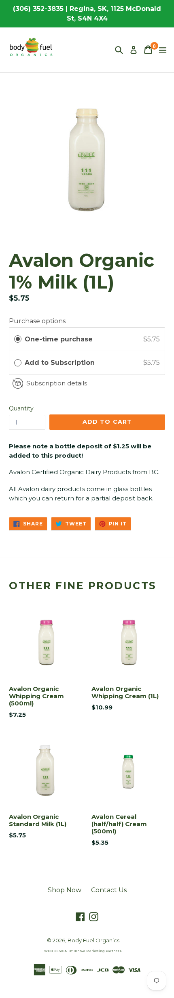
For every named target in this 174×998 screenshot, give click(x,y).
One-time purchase (59, 339)
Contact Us (109, 890)
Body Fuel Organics (93, 940)
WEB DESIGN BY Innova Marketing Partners (82, 951)
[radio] (17, 339)
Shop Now (64, 890)
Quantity (21, 408)
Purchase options (37, 321)
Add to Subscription (61, 362)
